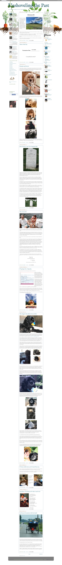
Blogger (47, 559)
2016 (45, 26)
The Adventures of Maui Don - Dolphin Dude (48, 74)
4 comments (27, 487)
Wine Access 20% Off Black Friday (50, 70)
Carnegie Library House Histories (12, 63)
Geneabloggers (10, 67)
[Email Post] (29, 40)
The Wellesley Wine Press (47, 69)
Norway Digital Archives (11, 71)
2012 (45, 30)
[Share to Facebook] (32, 40)
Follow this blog (13, 94)
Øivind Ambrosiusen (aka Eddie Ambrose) (15, 27)
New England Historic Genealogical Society (13, 70)
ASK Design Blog (47, 59)
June (45, 20)
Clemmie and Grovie (24, 66)
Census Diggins (11, 64)
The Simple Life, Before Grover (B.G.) (28, 314)
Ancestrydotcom (11, 62)
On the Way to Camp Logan (14, 37)
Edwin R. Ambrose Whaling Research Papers (14, 41)
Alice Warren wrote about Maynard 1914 (49, 66)
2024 (45, 19)
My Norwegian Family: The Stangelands (14, 46)
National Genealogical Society (12, 69)
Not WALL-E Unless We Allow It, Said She (48, 63)
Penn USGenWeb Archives (12, 73)
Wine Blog (46, 62)
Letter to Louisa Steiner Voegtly (14, 18)
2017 (45, 25)
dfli (43, 559)
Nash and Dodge (14, 55)
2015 (45, 27)
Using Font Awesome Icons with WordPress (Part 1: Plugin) (48, 60)
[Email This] (30, 40)
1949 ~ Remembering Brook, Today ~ (50, 90)
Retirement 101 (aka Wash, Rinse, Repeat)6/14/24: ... (48, 21)
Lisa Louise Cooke (47, 56)
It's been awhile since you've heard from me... (30, 467)
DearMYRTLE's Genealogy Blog (48, 79)
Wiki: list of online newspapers (12, 75)
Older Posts (40, 554)
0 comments (27, 40)
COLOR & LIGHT (47, 46)
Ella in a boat (49, 52)
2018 (45, 24)
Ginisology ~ (46, 89)
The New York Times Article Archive (13, 74)
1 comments (27, 142)
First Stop (48, 75)
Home (29, 554)
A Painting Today (47, 84)
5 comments (27, 207)
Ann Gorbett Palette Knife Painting (48, 51)
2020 (45, 23)
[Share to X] (31, 40)
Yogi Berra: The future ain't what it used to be (30, 491)
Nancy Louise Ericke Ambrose (14, 51)
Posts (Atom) (23, 555)
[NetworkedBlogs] (14, 93)
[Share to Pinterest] (33, 40)
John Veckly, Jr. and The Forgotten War (28, 146)
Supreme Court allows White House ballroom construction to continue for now (48, 44)
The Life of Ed (23, 212)
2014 (45, 28)
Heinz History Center (11, 68)
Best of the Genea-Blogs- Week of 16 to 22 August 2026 (50, 39)
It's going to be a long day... (26, 269)
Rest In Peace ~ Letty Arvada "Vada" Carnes (50, 99)
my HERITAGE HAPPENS (48, 98)
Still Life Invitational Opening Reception (50, 94)
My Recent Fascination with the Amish (28, 513)
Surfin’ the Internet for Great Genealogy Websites (47, 57)
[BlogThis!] (31, 40)
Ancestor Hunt (10, 61)
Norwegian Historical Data (12, 72)
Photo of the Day (23, 44)
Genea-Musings (46, 38)
